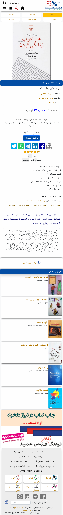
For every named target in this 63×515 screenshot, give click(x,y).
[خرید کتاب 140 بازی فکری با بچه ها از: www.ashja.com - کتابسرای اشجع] (55, 307)
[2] (28, 152)
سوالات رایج (39, 456)
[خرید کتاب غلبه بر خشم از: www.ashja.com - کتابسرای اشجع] (55, 330)
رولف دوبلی (46, 93)
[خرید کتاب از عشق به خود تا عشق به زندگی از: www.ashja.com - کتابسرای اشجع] (55, 352)
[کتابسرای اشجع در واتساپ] (19, 497)
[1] (25, 152)
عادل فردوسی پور (45, 97)
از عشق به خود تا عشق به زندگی (34, 344)
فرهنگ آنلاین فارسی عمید (20, 466)
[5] (38, 152)
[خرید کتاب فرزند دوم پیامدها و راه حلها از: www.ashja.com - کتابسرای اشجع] (55, 285)
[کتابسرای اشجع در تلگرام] (35, 497)
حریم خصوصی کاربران (44, 466)
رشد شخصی (27, 200)
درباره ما (30, 451)
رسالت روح (43, 367)
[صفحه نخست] (22, 8)
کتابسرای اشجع (19, 507)
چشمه (52, 102)
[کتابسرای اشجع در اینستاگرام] (27, 497)
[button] (13, 3)
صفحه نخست (43, 451)
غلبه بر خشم (42, 322)
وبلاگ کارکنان (24, 456)
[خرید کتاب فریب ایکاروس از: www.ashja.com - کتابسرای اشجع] (55, 398)
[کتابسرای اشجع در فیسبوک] (43, 497)
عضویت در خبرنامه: (39, 502)
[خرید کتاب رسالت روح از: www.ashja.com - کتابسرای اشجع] (55, 375)
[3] (31, 152)
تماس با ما (18, 451)
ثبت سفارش (31, 137)
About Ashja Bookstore (31, 470)
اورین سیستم (27, 510)
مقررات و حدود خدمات (18, 461)
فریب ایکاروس (42, 390)
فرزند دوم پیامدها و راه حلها (36, 277)
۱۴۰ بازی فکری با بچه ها (37, 299)
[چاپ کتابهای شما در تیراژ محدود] (31, 418)
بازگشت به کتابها (30, 263)
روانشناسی (40, 200)
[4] (35, 152)
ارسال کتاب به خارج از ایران (42, 461)
